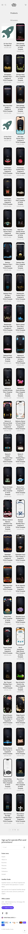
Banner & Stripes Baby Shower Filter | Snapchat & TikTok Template (7, 490)
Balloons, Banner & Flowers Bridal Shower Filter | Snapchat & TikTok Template (20, 425)
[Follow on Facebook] (3, 913)
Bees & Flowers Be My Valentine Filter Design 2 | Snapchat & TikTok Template (7, 719)
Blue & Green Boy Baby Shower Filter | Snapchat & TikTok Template (7, 817)
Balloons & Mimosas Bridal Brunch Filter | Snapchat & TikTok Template (7, 425)
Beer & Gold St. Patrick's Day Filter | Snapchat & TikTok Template (20, 686)
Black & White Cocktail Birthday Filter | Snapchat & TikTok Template (7, 782)
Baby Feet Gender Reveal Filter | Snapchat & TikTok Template (20, 233)
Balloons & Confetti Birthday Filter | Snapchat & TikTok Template (7, 392)
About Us (4, 859)
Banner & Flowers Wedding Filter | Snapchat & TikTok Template (20, 457)
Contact (4, 874)
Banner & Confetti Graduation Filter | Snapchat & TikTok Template (7, 457)
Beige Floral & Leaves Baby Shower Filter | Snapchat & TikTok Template (20, 719)
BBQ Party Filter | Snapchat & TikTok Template (7, 587)
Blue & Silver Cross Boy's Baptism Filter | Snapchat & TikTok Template (20, 817)
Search (3, 857)
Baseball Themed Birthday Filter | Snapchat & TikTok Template (20, 523)
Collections (5, 871)
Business (4, 862)
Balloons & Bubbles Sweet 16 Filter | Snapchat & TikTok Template (20, 359)
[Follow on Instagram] (7, 913)
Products (4, 868)
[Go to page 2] (18, 829)
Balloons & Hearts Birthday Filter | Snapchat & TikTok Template (20, 392)
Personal (4, 865)
